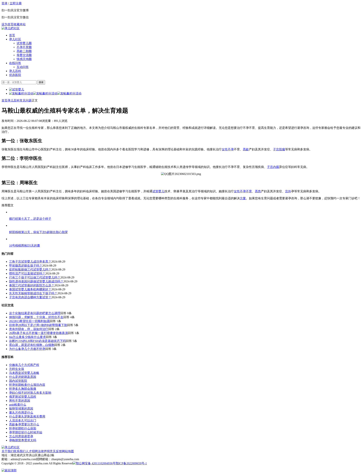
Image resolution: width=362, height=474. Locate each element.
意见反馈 (56, 451)
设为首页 (8, 24)
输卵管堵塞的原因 (21, 408)
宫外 (288, 191)
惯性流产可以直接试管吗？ (27, 273)
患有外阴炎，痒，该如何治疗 (28, 329)
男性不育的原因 (19, 400)
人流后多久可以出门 (22, 420)
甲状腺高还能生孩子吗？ (25, 265)
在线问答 (15, 63)
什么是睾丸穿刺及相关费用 (27, 416)
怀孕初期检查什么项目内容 (27, 384)
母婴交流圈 (24, 55)
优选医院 (15, 75)
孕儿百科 (15, 71)
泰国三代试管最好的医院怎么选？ (31, 285)
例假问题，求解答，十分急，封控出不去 (36, 317)
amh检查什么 (17, 404)
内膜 (276, 167)
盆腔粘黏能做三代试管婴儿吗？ (30, 269)
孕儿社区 (15, 39)
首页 (12, 35)
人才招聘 (32, 451)
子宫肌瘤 (279, 149)
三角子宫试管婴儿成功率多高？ (30, 261)
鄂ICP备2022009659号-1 (131, 463)
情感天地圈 (24, 59)
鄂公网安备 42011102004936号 (96, 463)
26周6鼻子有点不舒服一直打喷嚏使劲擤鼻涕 (38, 333)
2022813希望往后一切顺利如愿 (29, 321)
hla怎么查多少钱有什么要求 (27, 337)
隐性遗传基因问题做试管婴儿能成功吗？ (36, 281)
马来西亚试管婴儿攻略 (24, 372)
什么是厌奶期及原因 (22, 376)
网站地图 (68, 451)
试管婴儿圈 (24, 43)
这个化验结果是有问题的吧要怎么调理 (34, 313)
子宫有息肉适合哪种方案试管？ (30, 297)
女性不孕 (228, 149)
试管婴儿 (158, 191)
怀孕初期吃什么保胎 (22, 428)
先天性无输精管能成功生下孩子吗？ (33, 293)
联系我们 (20, 451)
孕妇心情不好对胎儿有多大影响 (30, 392)
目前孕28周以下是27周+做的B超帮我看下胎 (38, 325)
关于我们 (8, 451)
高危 (258, 191)
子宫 (270, 167)
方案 (243, 198)
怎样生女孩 (16, 368)
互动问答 (23, 67)
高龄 (246, 149)
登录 (5, 3)
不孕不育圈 (24, 47)
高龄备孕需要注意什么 (24, 424)
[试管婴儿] (11, 28)
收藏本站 (20, 24)
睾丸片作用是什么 (21, 412)
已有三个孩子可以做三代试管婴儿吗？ (34, 277)
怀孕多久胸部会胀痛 (22, 388)
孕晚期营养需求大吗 (22, 440)
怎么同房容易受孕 (21, 436)
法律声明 (44, 451)
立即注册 (16, 3)
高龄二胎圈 (24, 51)
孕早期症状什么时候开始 (25, 432)
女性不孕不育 (243, 191)
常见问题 (26, 100)
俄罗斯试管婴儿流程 (22, 396)
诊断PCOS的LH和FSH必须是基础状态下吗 (37, 341)
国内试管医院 (18, 380)
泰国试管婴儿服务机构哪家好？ (30, 289)
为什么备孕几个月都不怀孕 (27, 348)
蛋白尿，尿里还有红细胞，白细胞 (31, 344)
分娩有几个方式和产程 (24, 365)
